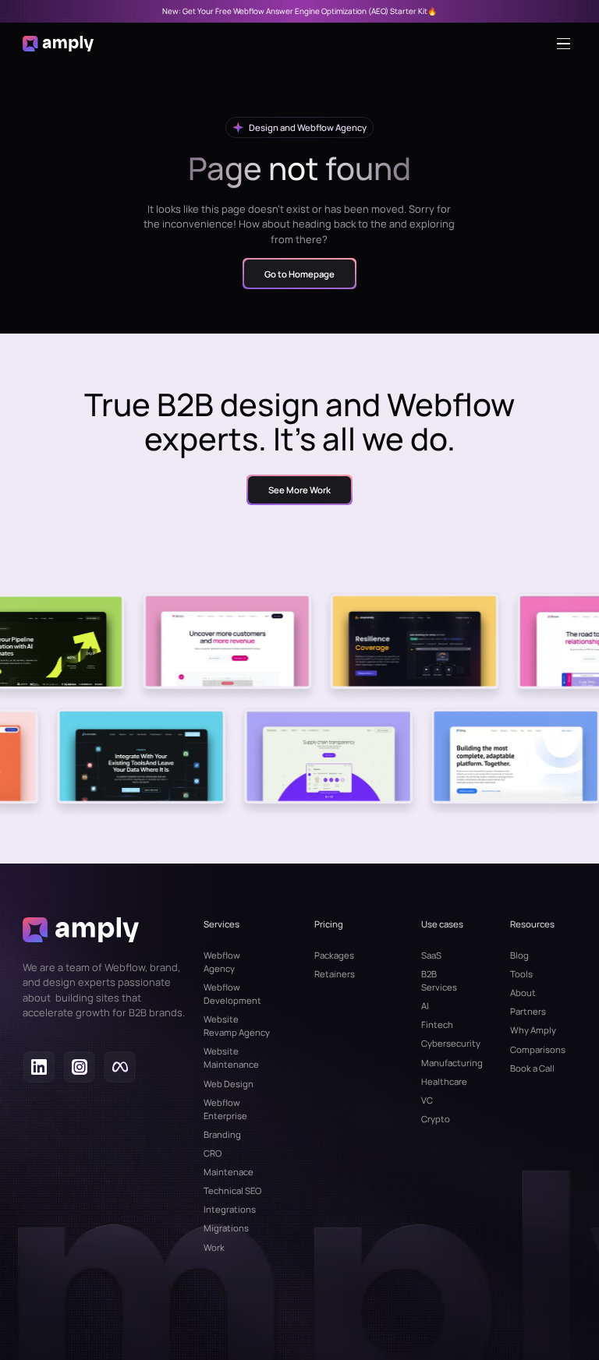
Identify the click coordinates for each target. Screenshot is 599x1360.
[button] (567, 44)
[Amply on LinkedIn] (39, 1068)
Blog (519, 955)
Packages (334, 955)
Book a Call (532, 1068)
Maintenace (228, 1172)
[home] (58, 43)
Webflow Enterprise (225, 1109)
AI (425, 1006)
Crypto (435, 1119)
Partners (528, 1011)
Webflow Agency (222, 961)
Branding (222, 1134)
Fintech (437, 1024)
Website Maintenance (231, 1057)
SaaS (431, 955)
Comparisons (537, 1049)
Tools (521, 974)
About (523, 992)
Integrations (230, 1209)
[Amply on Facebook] (120, 1068)
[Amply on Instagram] (79, 1068)
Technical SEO (232, 1190)
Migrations (226, 1228)
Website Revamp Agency (237, 1025)
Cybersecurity (443, 1043)
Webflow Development (232, 993)
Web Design (228, 1084)
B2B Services (439, 980)
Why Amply (533, 1030)
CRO (213, 1153)
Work (214, 1247)
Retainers (334, 974)
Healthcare (443, 1081)
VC (427, 1100)
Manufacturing (443, 1063)
